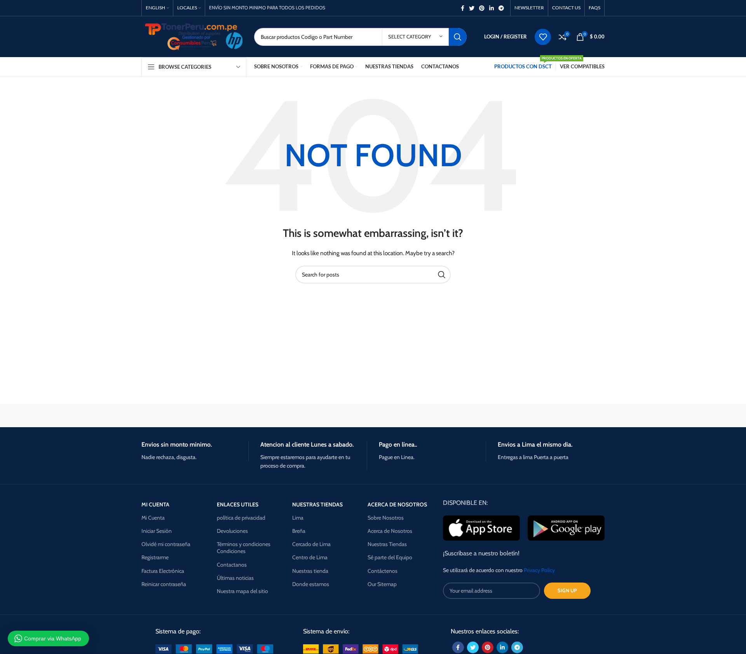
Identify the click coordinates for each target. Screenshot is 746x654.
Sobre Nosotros (386, 517)
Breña (298, 530)
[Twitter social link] (472, 8)
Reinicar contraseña (163, 584)
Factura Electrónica (162, 570)
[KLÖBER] (373, 415)
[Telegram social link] (501, 8)
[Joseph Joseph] (439, 415)
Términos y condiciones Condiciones (243, 548)
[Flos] (572, 415)
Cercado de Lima (311, 544)
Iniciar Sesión (156, 530)
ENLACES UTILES (237, 504)
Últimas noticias (235, 577)
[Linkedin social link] (491, 8)
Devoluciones (232, 530)
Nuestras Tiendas (387, 544)
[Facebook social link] (462, 8)
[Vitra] (174, 415)
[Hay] (505, 415)
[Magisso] (240, 415)
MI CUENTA (155, 504)
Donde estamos (310, 584)
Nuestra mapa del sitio (242, 591)
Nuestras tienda (310, 570)
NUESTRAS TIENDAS (317, 504)
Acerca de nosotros (397, 504)
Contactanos (232, 564)
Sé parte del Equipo (390, 557)
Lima (297, 517)
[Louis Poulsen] (307, 415)
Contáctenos (382, 570)
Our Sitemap (382, 584)
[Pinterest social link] (482, 8)
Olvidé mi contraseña (165, 544)
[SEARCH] (458, 37)
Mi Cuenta (153, 517)
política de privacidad (241, 517)
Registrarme (155, 557)
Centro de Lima (310, 557)
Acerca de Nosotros (390, 530)
